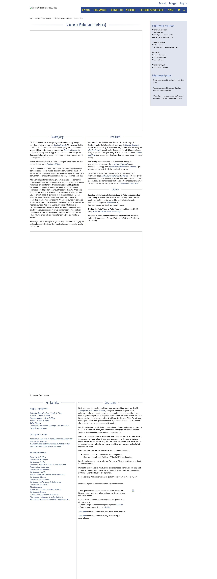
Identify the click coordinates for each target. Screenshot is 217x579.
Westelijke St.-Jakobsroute (162, 35)
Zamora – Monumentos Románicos (44, 416)
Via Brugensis (157, 32)
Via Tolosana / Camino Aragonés (165, 47)
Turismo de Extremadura (40, 391)
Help (182, 3)
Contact (162, 3)
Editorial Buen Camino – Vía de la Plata (46, 335)
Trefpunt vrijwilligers (152, 10)
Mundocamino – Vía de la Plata (42, 340)
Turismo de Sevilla (37, 383)
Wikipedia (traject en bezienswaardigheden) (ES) (50, 421)
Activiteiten (117, 10)
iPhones (124, 176)
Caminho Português (160, 67)
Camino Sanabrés (71, 150)
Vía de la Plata (157, 60)
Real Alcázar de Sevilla (39, 388)
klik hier (119, 426)
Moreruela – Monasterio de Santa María (46, 418)
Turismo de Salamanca (39, 406)
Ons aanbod (100, 10)
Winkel (171, 10)
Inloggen (173, 3)
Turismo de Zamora (38, 413)
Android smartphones (118, 166)
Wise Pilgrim (35, 345)
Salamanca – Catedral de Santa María (45, 411)
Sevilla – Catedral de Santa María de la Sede (48, 386)
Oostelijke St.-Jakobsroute (162, 37)
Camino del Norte (159, 55)
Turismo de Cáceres (38, 398)
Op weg (86, 10)
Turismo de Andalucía (39, 381)
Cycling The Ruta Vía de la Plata (91, 332)
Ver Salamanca (36, 408)
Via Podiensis (157, 45)
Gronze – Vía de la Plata (40, 337)
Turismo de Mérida (37, 393)
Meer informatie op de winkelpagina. (108, 211)
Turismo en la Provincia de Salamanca (45, 403)
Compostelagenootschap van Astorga (45, 368)
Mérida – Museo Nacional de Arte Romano (47, 396)
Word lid (131, 10)
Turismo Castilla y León (39, 401)
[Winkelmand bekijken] (179, 10)
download (111, 202)
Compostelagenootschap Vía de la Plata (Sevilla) (50, 365)
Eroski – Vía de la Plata (39, 342)
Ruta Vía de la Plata (38, 378)
